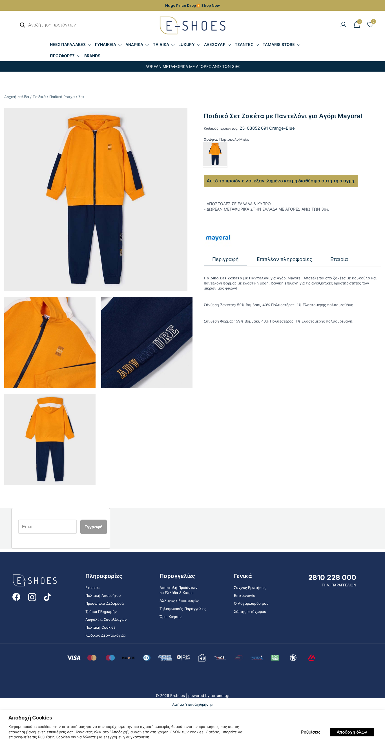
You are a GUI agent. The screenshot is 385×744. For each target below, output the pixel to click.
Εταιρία (339, 259)
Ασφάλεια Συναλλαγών (106, 619)
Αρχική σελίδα (16, 96)
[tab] (225, 259)
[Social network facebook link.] (16, 596)
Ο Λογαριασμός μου (251, 603)
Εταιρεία (92, 587)
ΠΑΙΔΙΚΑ (160, 44)
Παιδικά (39, 96)
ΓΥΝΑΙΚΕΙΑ (105, 44)
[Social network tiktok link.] (48, 596)
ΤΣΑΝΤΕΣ (244, 44)
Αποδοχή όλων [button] (352, 732)
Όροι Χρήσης (171, 616)
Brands (92, 55)
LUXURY (186, 44)
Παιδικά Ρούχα (62, 96)
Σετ (81, 96)
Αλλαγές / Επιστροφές (179, 600)
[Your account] (343, 24)
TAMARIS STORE (279, 44)
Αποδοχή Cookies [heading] (30, 718)
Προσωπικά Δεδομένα (104, 603)
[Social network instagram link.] (32, 596)
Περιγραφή (225, 259)
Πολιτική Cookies (100, 627)
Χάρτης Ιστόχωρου (250, 611)
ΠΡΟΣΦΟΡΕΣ (62, 55)
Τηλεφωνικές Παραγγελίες (183, 608)
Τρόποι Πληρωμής (101, 611)
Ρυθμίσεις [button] (310, 732)
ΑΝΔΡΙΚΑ (134, 44)
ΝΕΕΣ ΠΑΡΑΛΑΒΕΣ (68, 44)
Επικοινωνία (244, 595)
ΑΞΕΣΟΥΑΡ (214, 44)
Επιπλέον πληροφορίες (284, 259)
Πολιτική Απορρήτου (103, 595)
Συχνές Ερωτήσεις (250, 587)
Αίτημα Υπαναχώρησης (192, 704)
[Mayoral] (218, 237)
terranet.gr (220, 695)
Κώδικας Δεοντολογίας (105, 635)
